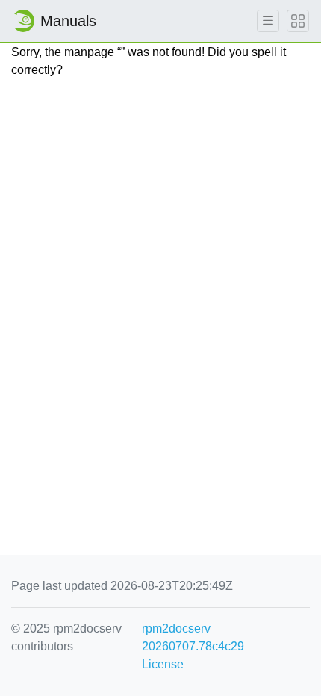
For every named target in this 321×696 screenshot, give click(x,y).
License (163, 664)
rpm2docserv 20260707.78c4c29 (193, 637)
